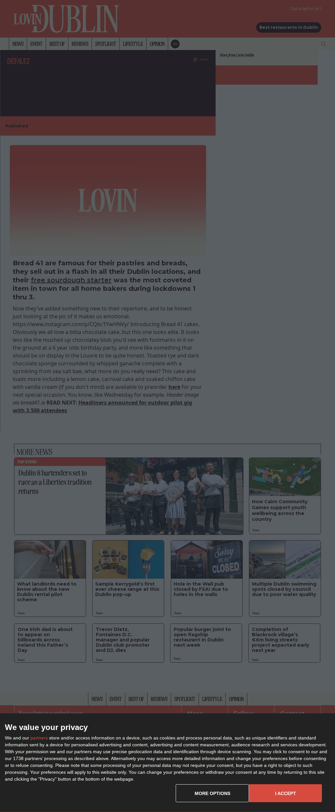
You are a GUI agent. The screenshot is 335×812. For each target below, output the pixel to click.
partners (39, 738)
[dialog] (167, 763)
